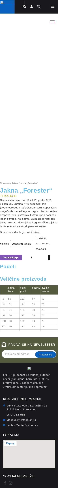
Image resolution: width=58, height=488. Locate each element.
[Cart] (38, 6)
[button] (52, 6)
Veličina (4, 244)
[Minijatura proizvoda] (52, 21)
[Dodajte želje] (44, 257)
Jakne (15, 183)
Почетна (5, 183)
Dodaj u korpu (10, 257)
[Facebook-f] (5, 483)
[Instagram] (11, 483)
